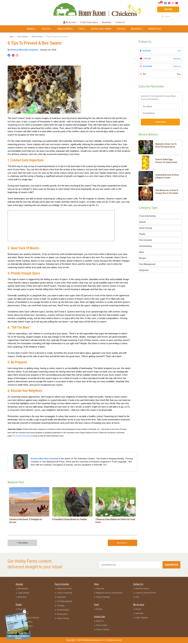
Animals (31, 28)
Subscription (171, 564)
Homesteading (63, 609)
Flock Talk (22, 609)
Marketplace (154, 28)
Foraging (60, 605)
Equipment (61, 597)
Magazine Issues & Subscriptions (109, 592)
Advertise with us (142, 588)
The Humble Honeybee (21, 436)
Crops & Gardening (64, 592)
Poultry (46, 28)
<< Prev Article (22, 543)
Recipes (99, 609)
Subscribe (168, 9)
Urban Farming (37, 36)
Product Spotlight (103, 597)
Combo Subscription (89, 22)
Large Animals (23, 592)
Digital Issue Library (101, 28)
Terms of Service (102, 629)
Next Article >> (122, 543)
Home (11, 36)
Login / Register (141, 617)
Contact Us (120, 22)
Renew (138, 609)
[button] (132, 502)
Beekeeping (23, 588)
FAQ (137, 597)
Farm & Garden (64, 28)
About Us (100, 621)
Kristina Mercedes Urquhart (25, 50)
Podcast (121, 28)
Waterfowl (22, 597)
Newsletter (106, 22)
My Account (70, 22)
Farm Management (64, 601)
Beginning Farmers (64, 588)
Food (81, 28)
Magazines (136, 28)
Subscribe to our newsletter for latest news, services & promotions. (158, 97)
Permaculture (62, 614)
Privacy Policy (101, 625)
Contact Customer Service (145, 592)
